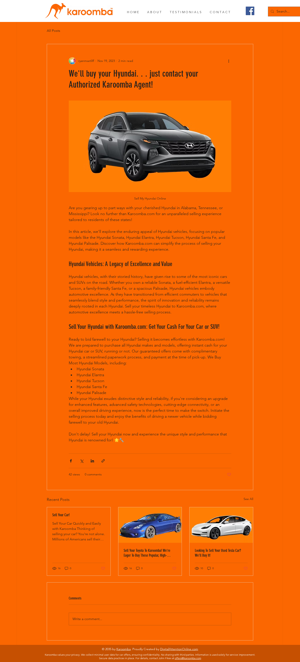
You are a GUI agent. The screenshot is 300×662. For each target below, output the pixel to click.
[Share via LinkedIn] (92, 461)
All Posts (53, 31)
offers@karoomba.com (188, 658)
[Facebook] (250, 11)
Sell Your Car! (61, 515)
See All (248, 499)
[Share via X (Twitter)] (82, 461)
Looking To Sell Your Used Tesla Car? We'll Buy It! (218, 553)
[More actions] (228, 60)
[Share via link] (103, 461)
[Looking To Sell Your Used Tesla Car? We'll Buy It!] (221, 525)
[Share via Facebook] (71, 461)
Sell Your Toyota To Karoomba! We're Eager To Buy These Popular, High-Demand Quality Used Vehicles (147, 553)
